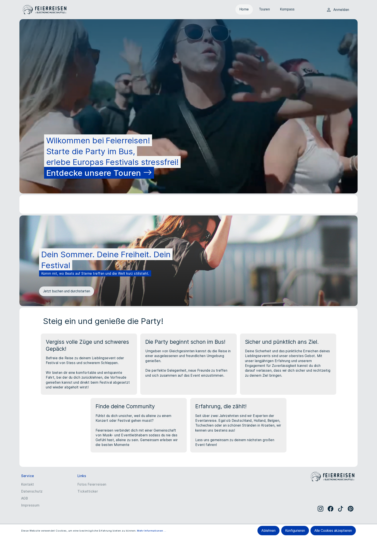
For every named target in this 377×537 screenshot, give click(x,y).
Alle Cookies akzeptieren (333, 531)
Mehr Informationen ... (151, 530)
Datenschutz (32, 491)
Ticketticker (87, 491)
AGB (24, 498)
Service (27, 476)
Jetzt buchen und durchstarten (66, 291)
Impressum (30, 505)
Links (81, 476)
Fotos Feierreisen (91, 484)
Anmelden (341, 10)
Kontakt (27, 484)
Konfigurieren (295, 531)
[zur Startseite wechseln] (44, 9)
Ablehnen (268, 531)
